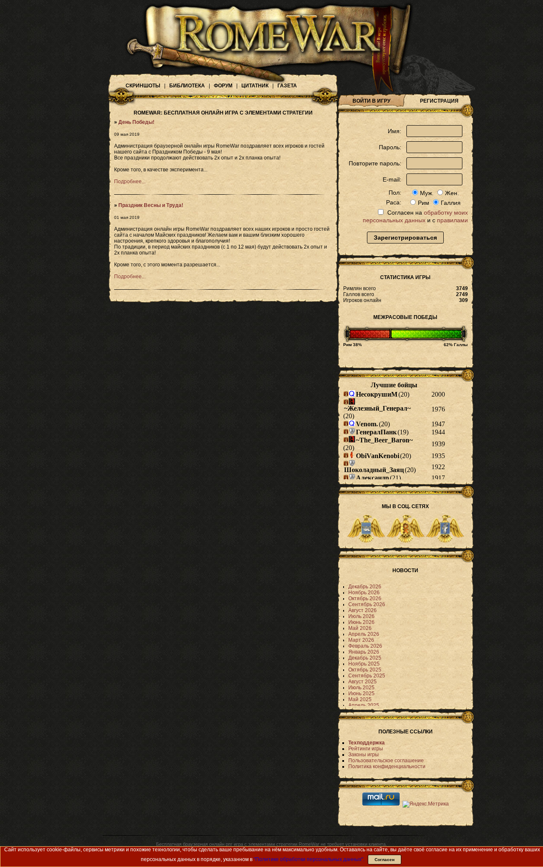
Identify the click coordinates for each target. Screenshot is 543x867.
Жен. (452, 193)
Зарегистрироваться (405, 237)
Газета (287, 86)
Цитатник (255, 86)
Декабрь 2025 (364, 658)
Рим (423, 202)
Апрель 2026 (363, 634)
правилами (452, 220)
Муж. (427, 193)
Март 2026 (361, 640)
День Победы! (136, 122)
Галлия (451, 202)
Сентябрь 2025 (366, 676)
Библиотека (187, 86)
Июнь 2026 (361, 622)
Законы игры (363, 755)
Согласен (385, 859)
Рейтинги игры (365, 749)
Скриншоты (143, 86)
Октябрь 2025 (364, 670)
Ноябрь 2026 (364, 593)
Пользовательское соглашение (386, 761)
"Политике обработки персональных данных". (309, 859)
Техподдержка (366, 743)
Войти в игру (371, 101)
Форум (223, 86)
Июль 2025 (361, 688)
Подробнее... (130, 182)
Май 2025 (360, 699)
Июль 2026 (361, 616)
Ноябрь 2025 (364, 664)
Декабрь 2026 (364, 587)
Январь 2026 (363, 652)
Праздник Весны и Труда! (150, 205)
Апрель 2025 (363, 705)
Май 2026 (360, 628)
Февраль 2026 (365, 646)
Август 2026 (362, 610)
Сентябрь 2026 (366, 604)
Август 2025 (362, 682)
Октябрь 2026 (364, 598)
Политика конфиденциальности (386, 766)
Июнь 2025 (361, 693)
